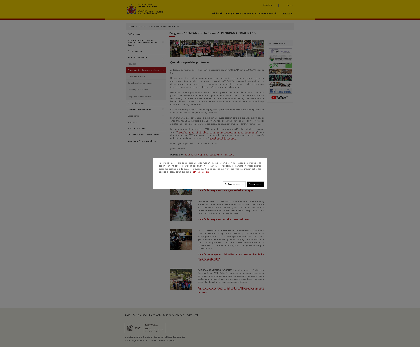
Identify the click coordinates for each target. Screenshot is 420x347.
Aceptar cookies (255, 184)
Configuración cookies (234, 184)
